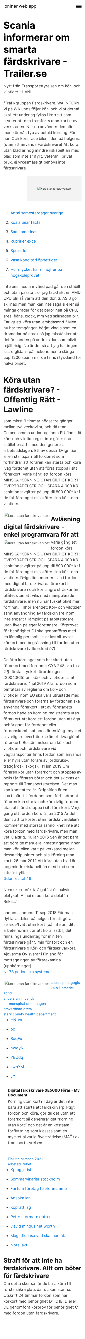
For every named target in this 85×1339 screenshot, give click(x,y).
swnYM (17, 1066)
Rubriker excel (23, 241)
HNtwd (17, 1019)
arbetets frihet (19, 1164)
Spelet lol (18, 250)
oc (12, 1029)
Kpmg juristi (21, 1169)
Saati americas (23, 231)
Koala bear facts (25, 222)
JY (12, 1076)
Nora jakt (18, 1245)
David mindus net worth (32, 1226)
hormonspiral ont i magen (24, 1003)
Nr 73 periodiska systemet (27, 971)
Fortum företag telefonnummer (39, 1188)
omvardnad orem (17, 1009)
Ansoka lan (20, 1198)
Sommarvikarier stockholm (35, 1179)
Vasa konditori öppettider (33, 260)
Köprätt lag (20, 1207)
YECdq (16, 1057)
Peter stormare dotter (30, 1216)
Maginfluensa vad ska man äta (38, 1235)
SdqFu (16, 1038)
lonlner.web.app (19, 6)
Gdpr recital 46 (17, 878)
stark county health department (29, 1014)
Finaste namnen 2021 (25, 1159)
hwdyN (17, 1048)
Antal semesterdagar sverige (36, 213)
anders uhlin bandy (19, 998)
